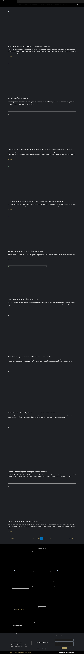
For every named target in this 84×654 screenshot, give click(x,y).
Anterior (12, 538)
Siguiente (72, 538)
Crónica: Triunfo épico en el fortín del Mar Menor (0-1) (25, 251)
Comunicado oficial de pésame (18, 98)
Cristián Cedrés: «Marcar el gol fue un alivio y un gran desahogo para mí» (32, 413)
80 (50, 538)
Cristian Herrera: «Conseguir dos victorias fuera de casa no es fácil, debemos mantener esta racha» (40, 149)
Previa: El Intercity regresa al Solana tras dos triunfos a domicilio (29, 46)
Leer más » (10, 56)
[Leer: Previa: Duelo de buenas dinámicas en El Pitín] (27, 281)
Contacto (65, 4)
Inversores (42, 4)
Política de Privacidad (71, 652)
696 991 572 (42, 644)
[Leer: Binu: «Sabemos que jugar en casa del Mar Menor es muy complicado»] (37, 334)
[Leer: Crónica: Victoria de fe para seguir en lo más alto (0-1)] (37, 502)
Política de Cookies (64, 652)
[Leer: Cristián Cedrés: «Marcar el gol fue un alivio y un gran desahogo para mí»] (37, 390)
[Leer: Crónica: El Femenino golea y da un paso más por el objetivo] (37, 448)
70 (44, 538)
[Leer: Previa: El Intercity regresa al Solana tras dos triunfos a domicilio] (37, 27)
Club (26, 4)
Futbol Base (49, 4)
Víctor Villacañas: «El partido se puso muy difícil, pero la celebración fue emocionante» (36, 201)
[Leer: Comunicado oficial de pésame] (37, 79)
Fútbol (20, 4)
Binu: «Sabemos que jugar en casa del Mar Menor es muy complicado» (31, 357)
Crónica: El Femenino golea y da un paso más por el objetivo (27, 472)
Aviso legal (60, 652)
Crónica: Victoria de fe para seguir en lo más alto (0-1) (25, 521)
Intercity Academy (58, 4)
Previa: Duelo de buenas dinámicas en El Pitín (23, 299)
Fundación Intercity (33, 4)
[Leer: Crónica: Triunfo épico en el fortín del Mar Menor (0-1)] (37, 232)
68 (39, 538)
